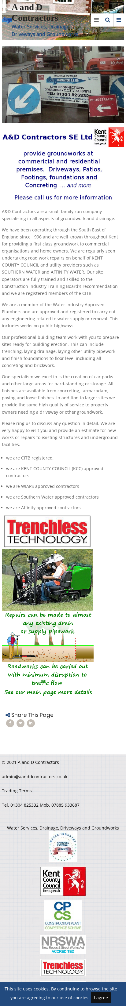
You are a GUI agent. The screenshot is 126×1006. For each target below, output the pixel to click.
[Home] (7, 20)
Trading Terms (17, 791)
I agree (101, 998)
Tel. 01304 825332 (21, 805)
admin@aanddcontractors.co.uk (34, 776)
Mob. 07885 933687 (60, 805)
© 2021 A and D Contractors (30, 762)
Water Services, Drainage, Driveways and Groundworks (63, 828)
